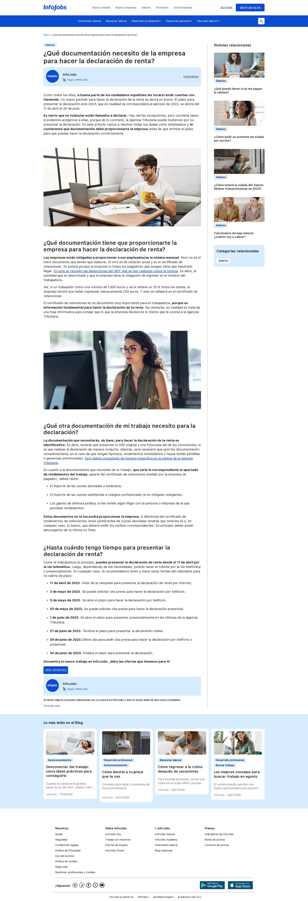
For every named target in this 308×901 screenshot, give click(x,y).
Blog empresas (164, 850)
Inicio (46, 35)
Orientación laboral (89, 21)
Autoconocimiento (59, 760)
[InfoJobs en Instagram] (75, 885)
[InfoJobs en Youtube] (102, 885)
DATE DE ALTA (250, 7)
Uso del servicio (64, 855)
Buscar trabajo (225, 765)
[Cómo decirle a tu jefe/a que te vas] (126, 753)
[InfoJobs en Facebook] (89, 885)
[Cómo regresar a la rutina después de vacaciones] (182, 753)
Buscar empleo (101, 7)
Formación (162, 7)
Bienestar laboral (116, 21)
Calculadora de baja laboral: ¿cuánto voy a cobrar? (234, 235)
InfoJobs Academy (166, 839)
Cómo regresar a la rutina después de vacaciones (180, 769)
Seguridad (61, 839)
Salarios (146, 7)
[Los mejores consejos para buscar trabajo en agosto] (238, 753)
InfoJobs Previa (114, 850)
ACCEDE (226, 7)
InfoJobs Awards (165, 834)
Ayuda (58, 834)
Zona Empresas (183, 7)
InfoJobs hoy (113, 834)
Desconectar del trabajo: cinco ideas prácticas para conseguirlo (69, 771)
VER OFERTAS (55, 670)
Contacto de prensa (217, 845)
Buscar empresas (126, 7)
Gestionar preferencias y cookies (75, 872)
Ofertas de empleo (116, 845)
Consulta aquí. (51, 705)
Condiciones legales (67, 845)
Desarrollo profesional (145, 21)
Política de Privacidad (67, 850)
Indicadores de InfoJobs (219, 834)
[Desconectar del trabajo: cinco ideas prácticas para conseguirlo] (70, 753)
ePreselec (143, 897)
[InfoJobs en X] (95, 885)
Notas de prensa (215, 839)
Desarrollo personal (178, 21)
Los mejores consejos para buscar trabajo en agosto (237, 774)
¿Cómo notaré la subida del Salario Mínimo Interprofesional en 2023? (238, 187)
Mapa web (61, 866)
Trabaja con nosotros (118, 839)
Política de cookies (66, 861)
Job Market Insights (163, 897)
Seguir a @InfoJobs (77, 80)
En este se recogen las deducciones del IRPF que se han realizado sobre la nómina (116, 271)
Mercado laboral (207, 21)
